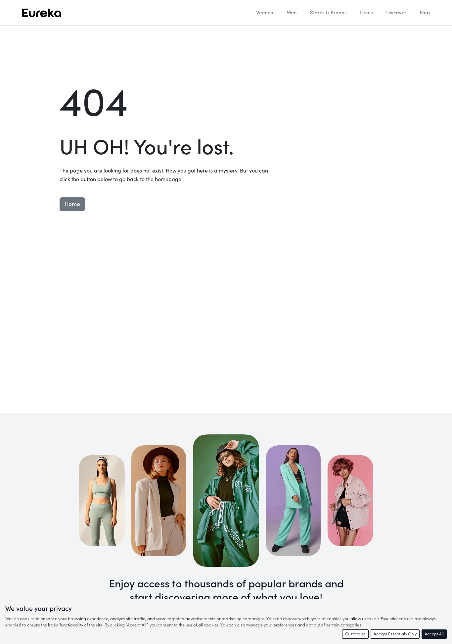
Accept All (434, 633)
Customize (355, 633)
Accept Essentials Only (395, 633)
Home (72, 204)
